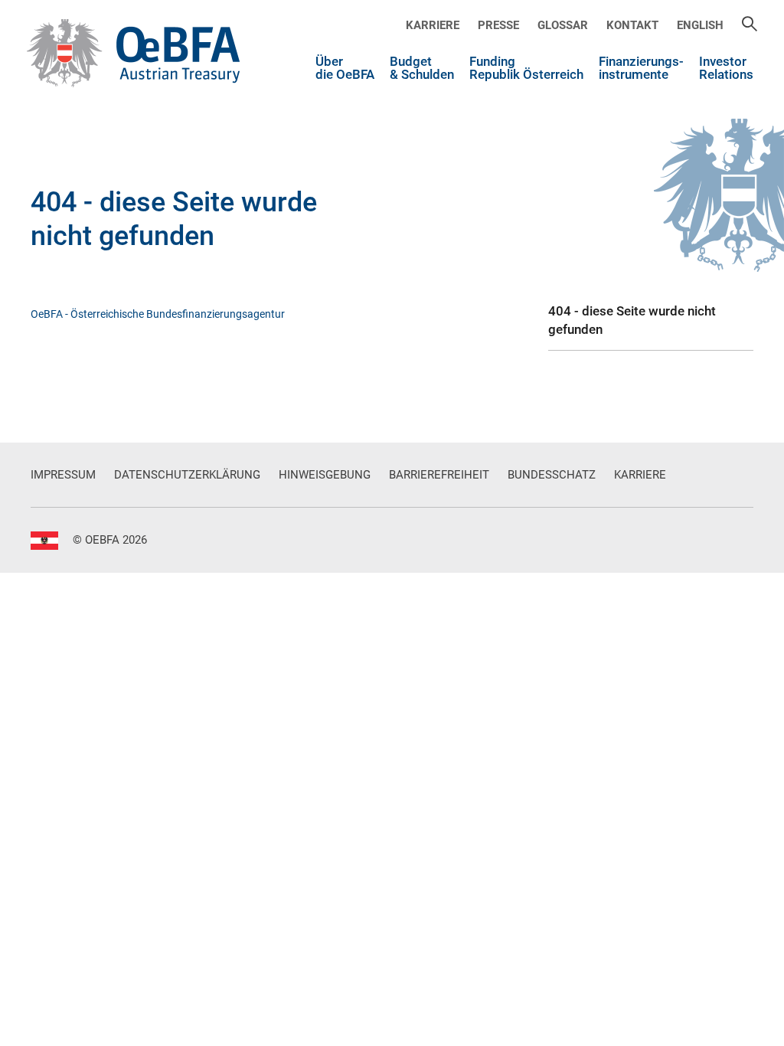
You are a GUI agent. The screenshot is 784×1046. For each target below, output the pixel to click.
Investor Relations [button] (726, 68)
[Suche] (749, 25)
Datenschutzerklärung (187, 475)
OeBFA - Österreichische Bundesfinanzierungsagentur (158, 314)
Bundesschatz (552, 475)
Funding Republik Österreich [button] (526, 68)
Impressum (63, 475)
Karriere (432, 25)
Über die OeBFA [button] (344, 68)
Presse (498, 25)
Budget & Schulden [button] (422, 68)
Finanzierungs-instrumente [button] (641, 68)
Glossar (562, 25)
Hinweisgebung (325, 475)
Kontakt (632, 25)
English (700, 25)
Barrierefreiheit (439, 475)
